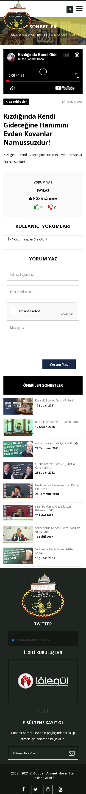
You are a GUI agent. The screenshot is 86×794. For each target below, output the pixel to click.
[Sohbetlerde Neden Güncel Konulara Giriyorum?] (19, 534)
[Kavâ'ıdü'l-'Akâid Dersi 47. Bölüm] (19, 406)
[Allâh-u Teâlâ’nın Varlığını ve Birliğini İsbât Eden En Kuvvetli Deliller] (19, 449)
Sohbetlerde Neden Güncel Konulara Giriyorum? (57, 530)
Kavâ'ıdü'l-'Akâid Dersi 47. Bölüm (55, 400)
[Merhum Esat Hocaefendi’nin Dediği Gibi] (19, 491)
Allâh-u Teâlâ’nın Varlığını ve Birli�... (57, 443)
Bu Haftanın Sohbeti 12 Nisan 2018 (56, 422)
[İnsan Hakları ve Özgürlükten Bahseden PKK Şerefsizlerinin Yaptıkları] (19, 513)
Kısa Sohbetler (64, 35)
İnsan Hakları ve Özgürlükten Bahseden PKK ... (53, 508)
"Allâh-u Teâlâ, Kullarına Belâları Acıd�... (54, 551)
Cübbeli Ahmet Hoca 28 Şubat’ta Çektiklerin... (55, 465)
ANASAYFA (19, 35)
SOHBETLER (40, 35)
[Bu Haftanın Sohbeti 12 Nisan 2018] (19, 427)
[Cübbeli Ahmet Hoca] (17, 15)
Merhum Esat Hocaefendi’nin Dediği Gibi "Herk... (57, 487)
